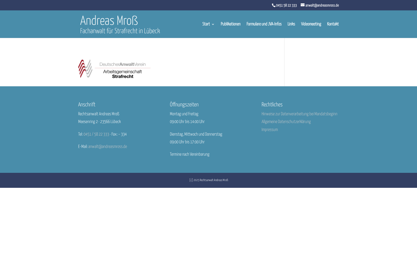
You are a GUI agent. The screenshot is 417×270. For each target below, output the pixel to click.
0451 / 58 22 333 (96, 134)
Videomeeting (311, 24)
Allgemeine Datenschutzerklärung (286, 122)
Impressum (270, 130)
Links (291, 24)
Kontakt (333, 24)
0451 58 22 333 (286, 5)
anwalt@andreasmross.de (107, 147)
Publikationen (231, 24)
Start (206, 24)
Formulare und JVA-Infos (264, 24)
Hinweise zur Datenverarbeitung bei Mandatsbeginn (299, 114)
